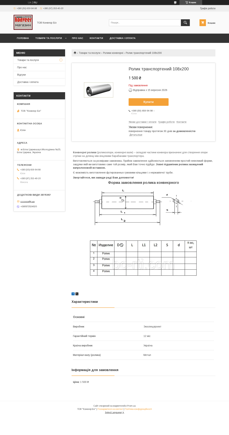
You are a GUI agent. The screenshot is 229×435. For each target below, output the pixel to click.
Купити (148, 101)
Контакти (96, 38)
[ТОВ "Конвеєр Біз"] (23, 29)
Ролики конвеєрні (113, 52)
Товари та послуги (48, 38)
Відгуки (21, 74)
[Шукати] (185, 22)
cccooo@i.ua (27, 201)
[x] (76, 294)
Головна (23, 38)
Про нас (77, 38)
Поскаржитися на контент (110, 409)
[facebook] (73, 294)
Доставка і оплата (122, 38)
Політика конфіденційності (138, 409)
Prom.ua (131, 406)
